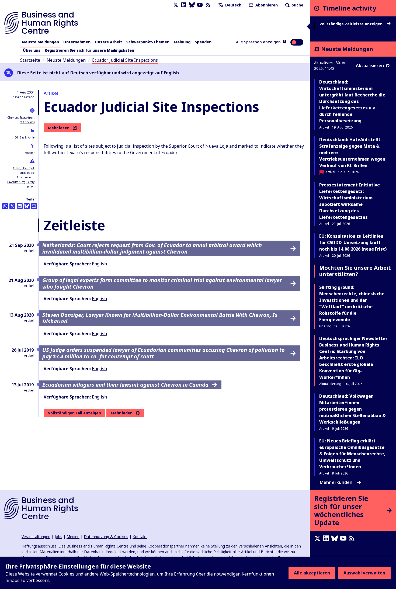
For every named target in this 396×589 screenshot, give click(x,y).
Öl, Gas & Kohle (24, 137)
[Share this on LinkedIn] (20, 206)
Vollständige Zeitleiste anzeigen (351, 24)
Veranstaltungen (36, 536)
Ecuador (29, 153)
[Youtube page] (200, 5)
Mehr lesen (59, 127)
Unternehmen (77, 41)
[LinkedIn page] (183, 5)
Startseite (30, 60)
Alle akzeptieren (312, 573)
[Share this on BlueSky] (27, 206)
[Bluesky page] (192, 5)
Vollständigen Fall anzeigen (74, 412)
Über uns (31, 50)
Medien (73, 536)
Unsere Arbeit (108, 41)
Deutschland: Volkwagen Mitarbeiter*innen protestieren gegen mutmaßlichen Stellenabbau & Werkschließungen (352, 409)
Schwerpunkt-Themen (147, 41)
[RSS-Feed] (208, 5)
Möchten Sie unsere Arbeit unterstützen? (355, 271)
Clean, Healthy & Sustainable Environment (23, 172)
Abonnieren (266, 5)
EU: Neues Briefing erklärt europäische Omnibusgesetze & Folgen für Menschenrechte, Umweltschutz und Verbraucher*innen (352, 454)
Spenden (203, 41)
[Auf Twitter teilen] (12, 206)
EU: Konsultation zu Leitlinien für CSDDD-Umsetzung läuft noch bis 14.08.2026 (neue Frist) (353, 242)
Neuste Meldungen (40, 41)
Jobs (58, 536)
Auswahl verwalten (364, 573)
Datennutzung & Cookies (106, 536)
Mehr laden (122, 413)
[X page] (175, 5)
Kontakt (140, 536)
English (99, 264)
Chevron (12, 117)
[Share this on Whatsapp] (5, 206)
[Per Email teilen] (34, 206)
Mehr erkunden (336, 482)
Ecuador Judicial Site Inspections (125, 60)
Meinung (182, 41)
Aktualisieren (370, 65)
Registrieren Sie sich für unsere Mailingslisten (89, 50)
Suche (297, 5)
